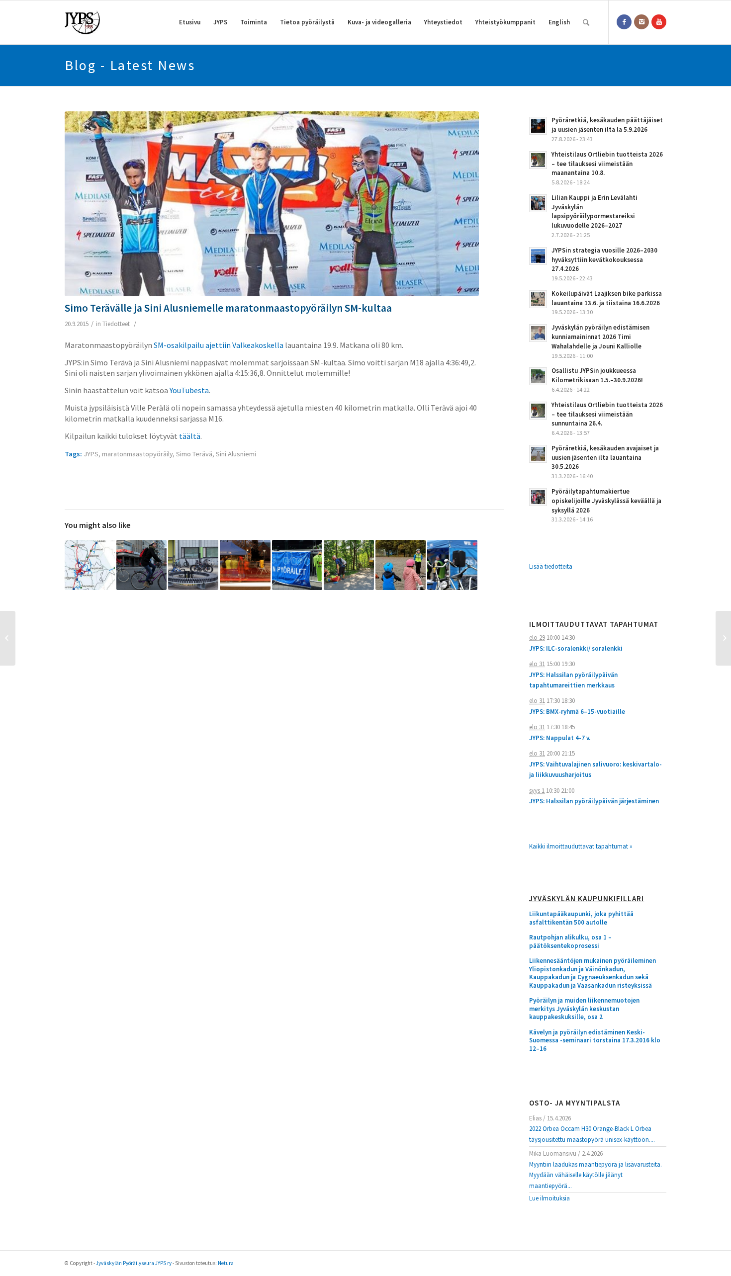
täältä (189, 436)
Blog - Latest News (130, 65)
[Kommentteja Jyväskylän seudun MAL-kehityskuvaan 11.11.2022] (90, 565)
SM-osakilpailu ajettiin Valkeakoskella (218, 345)
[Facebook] (624, 21)
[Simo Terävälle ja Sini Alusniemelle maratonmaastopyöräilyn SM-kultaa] (272, 203)
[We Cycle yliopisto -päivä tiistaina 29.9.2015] (7, 638)
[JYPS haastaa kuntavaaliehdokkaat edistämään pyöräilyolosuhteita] (141, 565)
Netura (226, 1263)
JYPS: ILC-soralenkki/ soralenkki (576, 648)
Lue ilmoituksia (549, 1198)
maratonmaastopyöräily (137, 453)
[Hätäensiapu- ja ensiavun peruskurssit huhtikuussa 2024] (349, 565)
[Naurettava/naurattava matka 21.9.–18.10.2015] (723, 638)
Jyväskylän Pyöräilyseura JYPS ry (134, 1263)
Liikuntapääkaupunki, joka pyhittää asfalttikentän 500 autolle (581, 918)
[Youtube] (658, 21)
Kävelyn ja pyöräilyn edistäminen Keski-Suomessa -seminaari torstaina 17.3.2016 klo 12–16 (594, 1040)
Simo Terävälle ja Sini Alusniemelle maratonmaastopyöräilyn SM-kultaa (228, 308)
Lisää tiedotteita (550, 566)
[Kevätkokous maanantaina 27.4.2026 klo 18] (245, 565)
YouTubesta (189, 390)
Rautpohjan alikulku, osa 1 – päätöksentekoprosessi (570, 942)
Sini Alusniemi (236, 453)
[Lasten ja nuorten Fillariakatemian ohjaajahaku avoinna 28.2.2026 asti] (400, 565)
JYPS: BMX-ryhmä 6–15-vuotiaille (577, 711)
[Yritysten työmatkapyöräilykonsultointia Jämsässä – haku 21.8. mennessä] (297, 565)
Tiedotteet (116, 324)
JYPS (91, 453)
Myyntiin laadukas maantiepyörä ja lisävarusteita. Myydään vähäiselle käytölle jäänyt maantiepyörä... (595, 1175)
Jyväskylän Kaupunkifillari (586, 899)
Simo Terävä (194, 453)
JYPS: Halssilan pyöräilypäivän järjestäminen (594, 801)
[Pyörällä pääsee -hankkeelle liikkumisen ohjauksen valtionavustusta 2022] (452, 565)
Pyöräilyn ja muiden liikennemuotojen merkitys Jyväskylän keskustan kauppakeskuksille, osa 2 (584, 1009)
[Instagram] (641, 21)
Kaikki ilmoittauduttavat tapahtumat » (581, 846)
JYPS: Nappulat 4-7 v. (559, 738)
